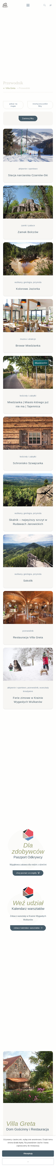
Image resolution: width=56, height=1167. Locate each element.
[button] (28, 5)
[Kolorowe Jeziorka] (28, 269)
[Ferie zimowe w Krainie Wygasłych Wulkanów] (28, 678)
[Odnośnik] (4, 88)
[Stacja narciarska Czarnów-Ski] (28, 155)
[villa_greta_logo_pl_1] (5, 5)
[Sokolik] (28, 561)
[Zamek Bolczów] (28, 212)
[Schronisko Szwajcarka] (28, 443)
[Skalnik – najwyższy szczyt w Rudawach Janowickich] (28, 502)
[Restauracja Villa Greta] (28, 618)
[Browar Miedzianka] (28, 326)
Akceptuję (28, 1153)
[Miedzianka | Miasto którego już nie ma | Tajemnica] (28, 385)
